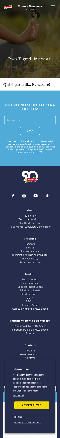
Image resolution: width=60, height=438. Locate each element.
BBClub (30, 301)
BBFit (30, 297)
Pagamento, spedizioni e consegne (30, 226)
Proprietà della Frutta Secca (30, 326)
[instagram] (24, 195)
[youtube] (36, 195)
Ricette (30, 333)
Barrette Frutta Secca (30, 286)
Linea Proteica (30, 283)
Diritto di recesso (30, 223)
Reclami (30, 350)
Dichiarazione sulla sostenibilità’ (30, 254)
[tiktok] (47, 195)
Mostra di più (18, 395)
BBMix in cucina (30, 294)
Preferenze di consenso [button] (28, 422)
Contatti (30, 357)
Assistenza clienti (30, 354)
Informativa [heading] (21, 369)
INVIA (30, 130)
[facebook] (12, 195)
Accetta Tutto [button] (31, 405)
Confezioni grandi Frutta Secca (30, 308)
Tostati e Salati (30, 305)
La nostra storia (30, 251)
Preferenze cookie (30, 262)
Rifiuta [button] (18, 416)
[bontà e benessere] (30, 7)
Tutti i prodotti (30, 279)
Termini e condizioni (30, 219)
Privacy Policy (30, 258)
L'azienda (30, 244)
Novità (30, 247)
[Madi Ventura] (7, 7)
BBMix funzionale (30, 290)
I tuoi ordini (30, 215)
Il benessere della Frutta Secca (30, 329)
